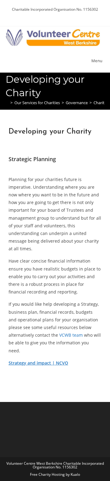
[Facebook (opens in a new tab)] (52, 15)
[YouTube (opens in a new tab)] (59, 15)
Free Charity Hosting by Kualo (55, 474)
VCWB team (71, 335)
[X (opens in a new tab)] (45, 15)
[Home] (7, 102)
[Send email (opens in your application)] (65, 15)
